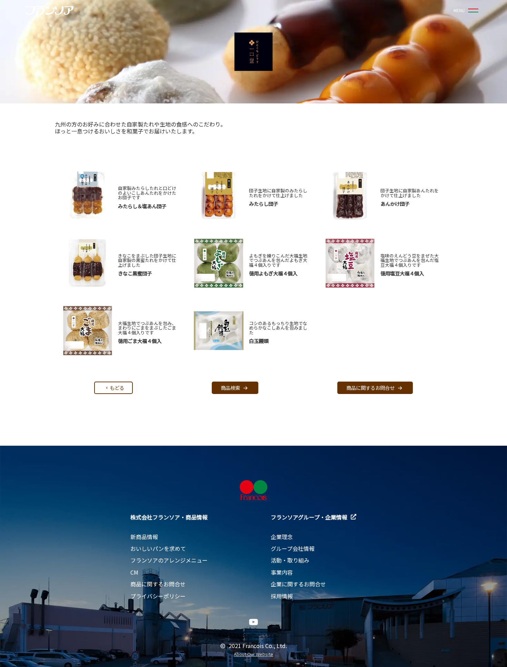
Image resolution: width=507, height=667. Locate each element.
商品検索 (230, 387)
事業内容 (282, 572)
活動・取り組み (290, 560)
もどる (117, 387)
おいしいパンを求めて (158, 548)
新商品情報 (144, 537)
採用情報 (282, 596)
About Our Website (253, 654)
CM (134, 572)
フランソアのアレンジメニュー (169, 560)
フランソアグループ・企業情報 (309, 517)
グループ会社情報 (293, 548)
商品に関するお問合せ (370, 387)
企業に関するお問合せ (298, 584)
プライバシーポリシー (158, 596)
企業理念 (282, 537)
